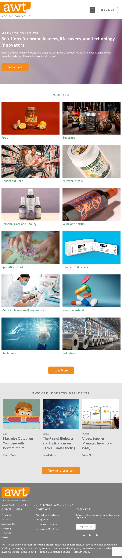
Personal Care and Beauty (18, 224)
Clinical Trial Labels (75, 267)
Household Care (12, 181)
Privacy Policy (82, 551)
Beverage (68, 137)
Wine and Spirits (73, 224)
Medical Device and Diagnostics (22, 310)
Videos (85, 433)
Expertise (6, 532)
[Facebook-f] (77, 535)
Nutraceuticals (72, 181)
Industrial (68, 353)
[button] (92, 10)
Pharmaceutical (73, 310)
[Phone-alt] (97, 535)
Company (6, 528)
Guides (46, 433)
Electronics (9, 353)
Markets (5, 519)
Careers (5, 537)
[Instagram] (90, 535)
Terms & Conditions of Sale (55, 551)
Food (4, 137)
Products (6, 515)
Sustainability (8, 524)
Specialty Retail (12, 267)
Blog (5, 433)
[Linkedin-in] (84, 535)
